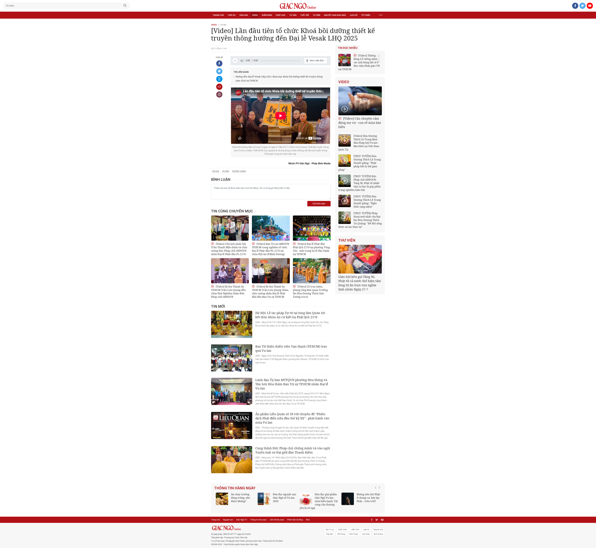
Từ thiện (365, 15)
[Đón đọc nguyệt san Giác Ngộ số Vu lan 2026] (264, 499)
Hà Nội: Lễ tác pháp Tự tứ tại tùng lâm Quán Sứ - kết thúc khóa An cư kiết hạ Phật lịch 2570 (291, 315)
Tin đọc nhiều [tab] (347, 48)
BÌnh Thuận (353, 534)
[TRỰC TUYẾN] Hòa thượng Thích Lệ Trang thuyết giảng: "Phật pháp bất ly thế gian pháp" (359, 162)
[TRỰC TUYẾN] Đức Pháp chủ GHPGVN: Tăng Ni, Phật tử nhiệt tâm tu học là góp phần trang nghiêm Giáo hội (359, 183)
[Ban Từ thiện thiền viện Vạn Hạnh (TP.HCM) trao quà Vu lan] (231, 357)
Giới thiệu (366, 534)
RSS (308, 520)
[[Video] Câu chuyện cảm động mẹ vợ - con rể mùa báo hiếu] (360, 100)
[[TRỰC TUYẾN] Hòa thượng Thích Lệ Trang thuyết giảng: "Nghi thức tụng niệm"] (344, 201)
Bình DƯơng (378, 534)
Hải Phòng (341, 534)
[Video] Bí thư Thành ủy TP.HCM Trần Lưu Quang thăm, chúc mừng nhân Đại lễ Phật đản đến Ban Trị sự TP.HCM (270, 292)
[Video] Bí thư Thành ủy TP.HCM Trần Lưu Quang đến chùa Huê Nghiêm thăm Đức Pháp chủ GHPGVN (228, 292)
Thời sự (231, 15)
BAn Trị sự (330, 530)
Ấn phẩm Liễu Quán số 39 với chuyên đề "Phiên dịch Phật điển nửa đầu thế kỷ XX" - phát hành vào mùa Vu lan (292, 418)
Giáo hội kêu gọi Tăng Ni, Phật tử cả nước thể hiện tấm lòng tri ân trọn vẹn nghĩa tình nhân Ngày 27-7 (359, 283)
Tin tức (223, 25)
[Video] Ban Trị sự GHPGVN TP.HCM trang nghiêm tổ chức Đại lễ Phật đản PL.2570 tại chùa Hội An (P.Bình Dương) (270, 249)
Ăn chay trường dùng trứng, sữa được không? (240, 498)
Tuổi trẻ (304, 15)
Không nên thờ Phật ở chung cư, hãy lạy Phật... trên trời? (368, 498)
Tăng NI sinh (378, 530)
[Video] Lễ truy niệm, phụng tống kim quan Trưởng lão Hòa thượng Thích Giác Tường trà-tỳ (310, 292)
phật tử (366, 530)
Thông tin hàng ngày (234, 488)
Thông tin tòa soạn (258, 520)
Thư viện (346, 240)
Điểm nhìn (267, 15)
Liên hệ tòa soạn (277, 520)
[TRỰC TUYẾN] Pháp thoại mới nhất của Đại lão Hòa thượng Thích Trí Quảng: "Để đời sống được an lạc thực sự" (360, 220)
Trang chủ (218, 15)
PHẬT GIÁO (342, 530)
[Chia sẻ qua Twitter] (219, 71)
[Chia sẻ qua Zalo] (219, 79)
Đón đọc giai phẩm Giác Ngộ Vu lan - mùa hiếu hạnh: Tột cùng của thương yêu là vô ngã (319, 501)
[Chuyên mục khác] (381, 15)
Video (255, 15)
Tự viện (316, 15)
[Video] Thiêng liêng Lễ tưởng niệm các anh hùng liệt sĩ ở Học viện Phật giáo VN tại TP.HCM (359, 62)
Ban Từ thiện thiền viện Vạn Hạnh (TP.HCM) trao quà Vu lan (291, 348)
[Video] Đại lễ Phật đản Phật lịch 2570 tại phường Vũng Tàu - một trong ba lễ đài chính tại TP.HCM (311, 249)
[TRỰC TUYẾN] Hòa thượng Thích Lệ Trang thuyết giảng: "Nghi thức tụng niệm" (367, 201)
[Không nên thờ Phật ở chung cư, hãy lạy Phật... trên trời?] (347, 499)
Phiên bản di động (295, 520)
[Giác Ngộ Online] (263, 528)
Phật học (280, 15)
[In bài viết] (219, 94)
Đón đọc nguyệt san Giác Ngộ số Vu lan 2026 (284, 498)
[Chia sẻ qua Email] (219, 87)
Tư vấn (292, 15)
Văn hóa (243, 15)
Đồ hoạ (215, 171)
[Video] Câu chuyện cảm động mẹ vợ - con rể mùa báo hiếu (359, 122)
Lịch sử (353, 15)
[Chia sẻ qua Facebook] (219, 63)
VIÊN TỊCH (355, 530)
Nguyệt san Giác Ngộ (335, 15)
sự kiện (225, 171)
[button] (376, 499)
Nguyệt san (228, 520)
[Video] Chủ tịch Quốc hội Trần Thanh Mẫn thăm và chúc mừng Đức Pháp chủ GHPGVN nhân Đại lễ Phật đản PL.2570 (229, 249)
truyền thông (239, 171)
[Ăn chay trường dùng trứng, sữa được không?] (222, 499)
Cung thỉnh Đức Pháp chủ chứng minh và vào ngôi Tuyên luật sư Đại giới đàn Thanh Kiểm (292, 450)
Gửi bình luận (319, 203)
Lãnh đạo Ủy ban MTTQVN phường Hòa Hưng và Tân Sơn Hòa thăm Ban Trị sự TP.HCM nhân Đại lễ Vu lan (291, 384)
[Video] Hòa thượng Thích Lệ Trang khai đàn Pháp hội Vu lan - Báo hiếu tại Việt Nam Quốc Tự (358, 142)
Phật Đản (329, 534)
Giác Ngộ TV (241, 520)
